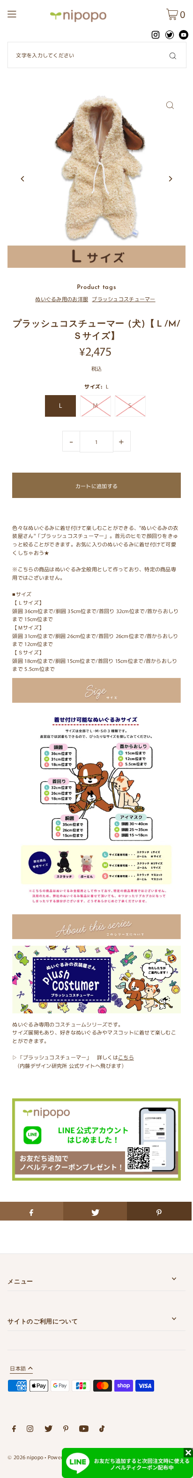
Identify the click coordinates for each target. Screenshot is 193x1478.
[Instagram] (30, 1430)
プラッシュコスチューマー (123, 299)
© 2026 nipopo (25, 1457)
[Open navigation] (26, 12)
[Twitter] (48, 1430)
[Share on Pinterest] (159, 1211)
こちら (126, 1057)
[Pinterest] (65, 1430)
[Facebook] (14, 1430)
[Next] (170, 178)
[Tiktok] (101, 1430)
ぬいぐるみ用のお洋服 (61, 299)
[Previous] (22, 178)
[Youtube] (84, 1430)
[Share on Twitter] (95, 1211)
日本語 (18, 1369)
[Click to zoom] (170, 105)
